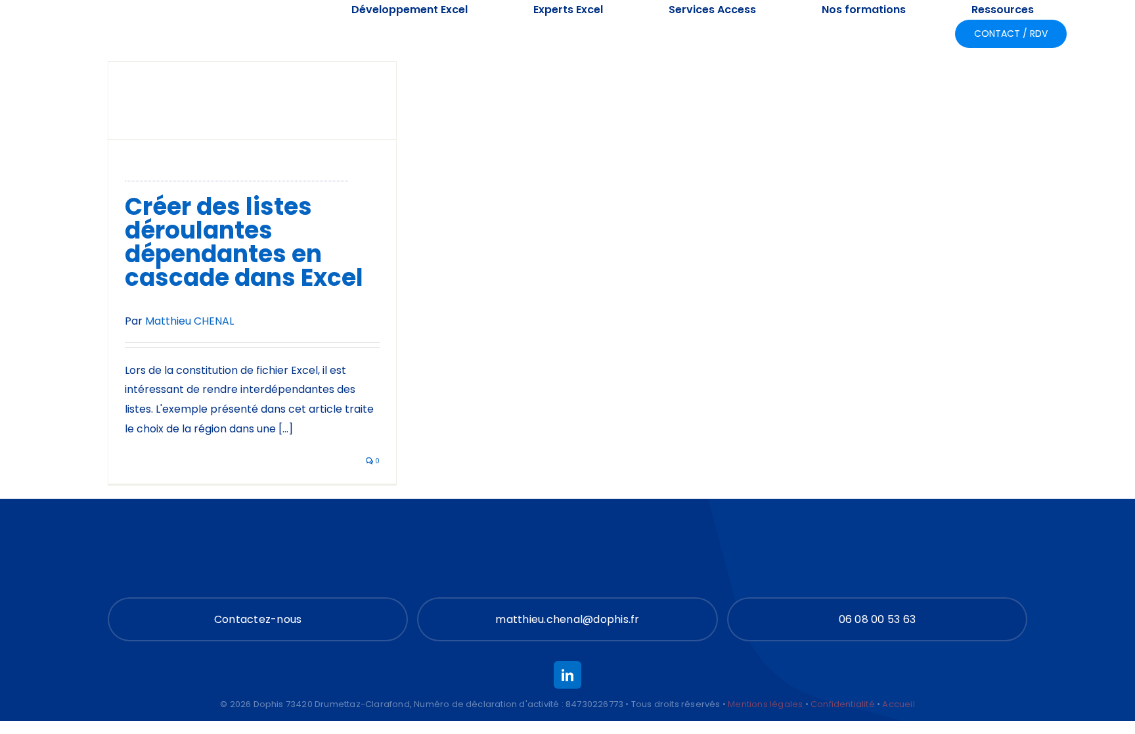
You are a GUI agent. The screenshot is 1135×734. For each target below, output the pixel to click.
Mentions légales (765, 704)
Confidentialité (843, 704)
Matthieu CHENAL (189, 321)
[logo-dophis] (134, 18)
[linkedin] (567, 675)
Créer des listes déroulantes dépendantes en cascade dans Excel (244, 242)
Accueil (898, 704)
